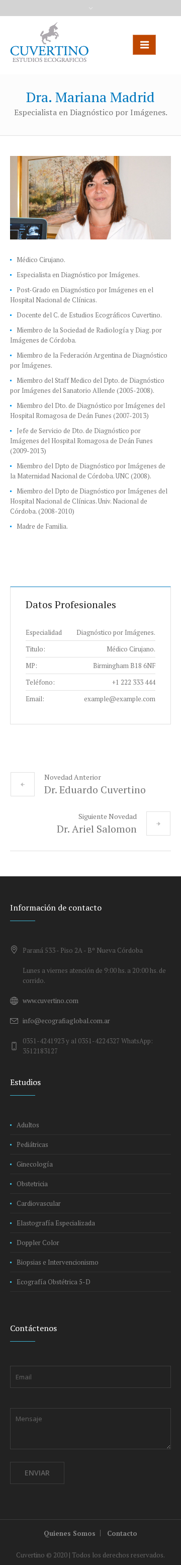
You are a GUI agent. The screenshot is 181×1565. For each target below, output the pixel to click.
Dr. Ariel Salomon (97, 829)
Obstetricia (32, 1183)
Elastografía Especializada (56, 1222)
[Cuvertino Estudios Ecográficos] (49, 42)
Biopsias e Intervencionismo (58, 1262)
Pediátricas (32, 1144)
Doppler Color (38, 1242)
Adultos (28, 1124)
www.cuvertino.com (50, 1000)
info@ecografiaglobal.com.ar (66, 1020)
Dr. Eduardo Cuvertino (95, 789)
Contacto (122, 1533)
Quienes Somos (70, 1533)
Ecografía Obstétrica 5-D (53, 1281)
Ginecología (35, 1164)
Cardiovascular (39, 1203)
